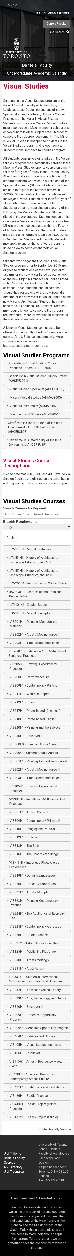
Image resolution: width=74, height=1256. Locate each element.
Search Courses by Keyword (24, 508)
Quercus (9, 1162)
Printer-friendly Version (54, 1129)
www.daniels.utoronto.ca (40, 319)
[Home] (16, 47)
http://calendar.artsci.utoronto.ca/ (25, 346)
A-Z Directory (13, 1167)
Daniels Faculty (56, 23)
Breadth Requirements (20, 521)
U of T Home (12, 1153)
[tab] (37, 366)
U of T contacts (14, 1171)
